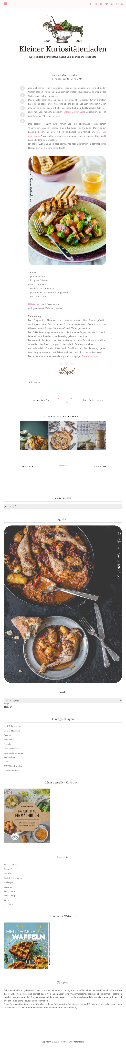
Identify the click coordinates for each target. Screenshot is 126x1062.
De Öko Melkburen (12, 730)
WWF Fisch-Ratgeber (13, 766)
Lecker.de (8, 886)
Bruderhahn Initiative (13, 726)
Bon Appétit (9, 869)
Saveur (7, 900)
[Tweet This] (22, 95)
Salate (99, 400)
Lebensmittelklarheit (12, 748)
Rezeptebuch (9, 891)
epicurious (8, 873)
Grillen (92, 400)
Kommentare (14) (41, 400)
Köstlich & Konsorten (13, 878)
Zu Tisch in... (9, 904)
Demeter (7, 735)
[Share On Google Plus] (22, 108)
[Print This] (22, 121)
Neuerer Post (26, 466)
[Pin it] (22, 101)
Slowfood (7, 761)
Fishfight (7, 744)
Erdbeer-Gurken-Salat (74, 112)
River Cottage (10, 895)
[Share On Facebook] (22, 88)
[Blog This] (22, 114)
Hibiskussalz (34, 304)
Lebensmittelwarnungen (14, 752)
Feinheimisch (9, 739)
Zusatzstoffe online (12, 770)
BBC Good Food (10, 864)
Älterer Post (100, 466)
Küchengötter (9, 882)
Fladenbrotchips (90, 356)
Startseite (63, 465)
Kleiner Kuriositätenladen (72, 1042)
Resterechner (9, 757)
